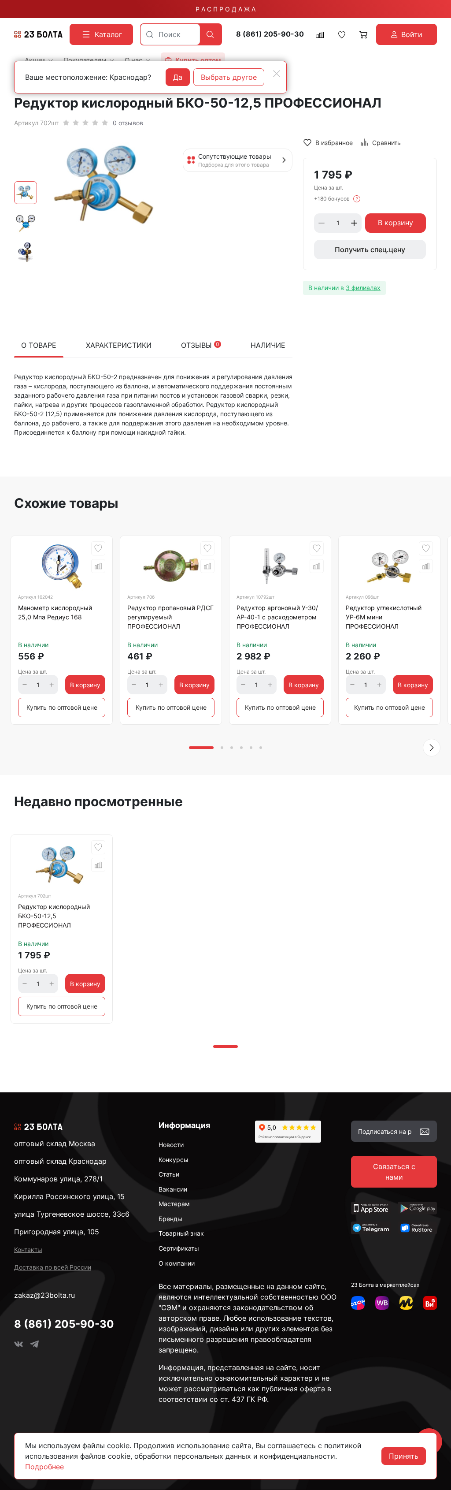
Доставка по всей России (52, 1267)
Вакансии (173, 1189)
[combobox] (170, 34)
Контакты (28, 1249)
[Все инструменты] (430, 1303)
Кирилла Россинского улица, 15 (69, 1196)
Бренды (170, 1218)
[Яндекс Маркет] (406, 1303)
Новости (171, 1144)
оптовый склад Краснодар (60, 1161)
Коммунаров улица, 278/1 (58, 1178)
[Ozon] (358, 1303)
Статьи (169, 1174)
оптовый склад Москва (54, 1143)
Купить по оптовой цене (61, 707)
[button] (431, 747)
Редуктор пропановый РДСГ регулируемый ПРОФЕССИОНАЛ (170, 617)
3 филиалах (363, 287)
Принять (403, 1456)
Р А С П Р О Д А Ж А (225, 9)
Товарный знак (181, 1233)
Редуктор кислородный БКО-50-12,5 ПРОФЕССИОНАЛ (54, 916)
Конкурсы (174, 1159)
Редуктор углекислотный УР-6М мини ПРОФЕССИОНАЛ (383, 617)
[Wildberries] (382, 1303)
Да (177, 77)
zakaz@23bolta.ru (44, 1295)
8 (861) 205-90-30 (270, 34)
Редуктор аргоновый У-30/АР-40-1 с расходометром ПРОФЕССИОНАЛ (277, 617)
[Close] (276, 73)
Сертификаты (179, 1248)
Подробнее (44, 1466)
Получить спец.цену (370, 249)
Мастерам (174, 1203)
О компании (177, 1263)
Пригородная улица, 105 (56, 1231)
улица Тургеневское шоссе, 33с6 (71, 1214)
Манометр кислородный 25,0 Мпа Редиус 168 (55, 612)
